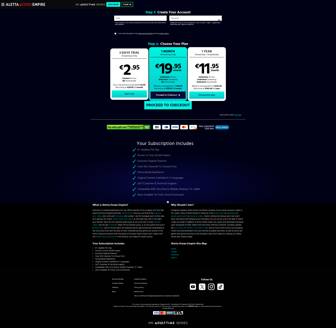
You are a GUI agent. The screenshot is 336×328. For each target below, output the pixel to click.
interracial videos (196, 216)
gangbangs (231, 213)
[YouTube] (193, 286)
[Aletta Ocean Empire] (25, 4)
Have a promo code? (230, 115)
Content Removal (168, 308)
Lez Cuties (178, 228)
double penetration (179, 216)
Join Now (113, 4)
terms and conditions (145, 33)
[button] (129, 74)
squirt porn (98, 228)
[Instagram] (211, 286)
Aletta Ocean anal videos (123, 219)
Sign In (127, 4)
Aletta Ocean (127, 213)
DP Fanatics (188, 228)
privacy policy (164, 33)
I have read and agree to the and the (143, 33)
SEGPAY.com (193, 306)
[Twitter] (202, 286)
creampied (113, 225)
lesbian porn (219, 213)
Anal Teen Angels (201, 228)
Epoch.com (125, 306)
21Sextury (119, 216)
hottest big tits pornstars (106, 237)
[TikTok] (220, 286)
